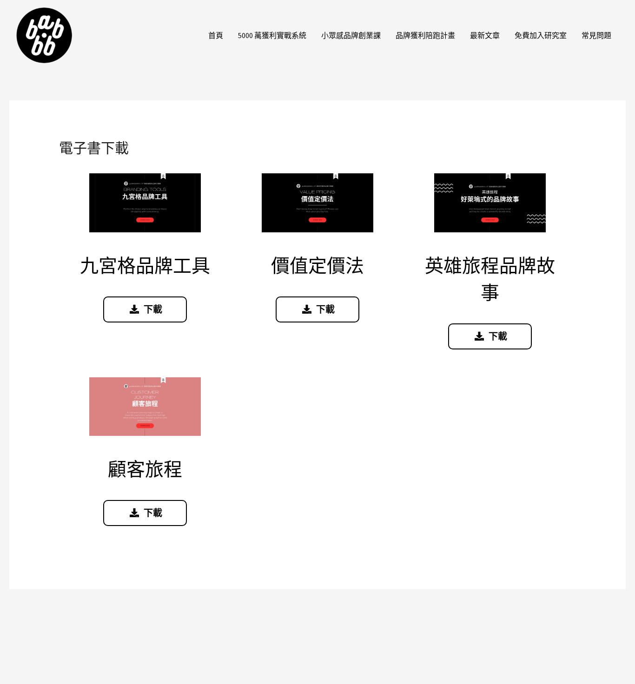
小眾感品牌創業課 (351, 35)
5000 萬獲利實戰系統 (272, 35)
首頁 (215, 35)
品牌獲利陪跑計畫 (425, 35)
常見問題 (596, 35)
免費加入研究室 (541, 35)
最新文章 (485, 35)
